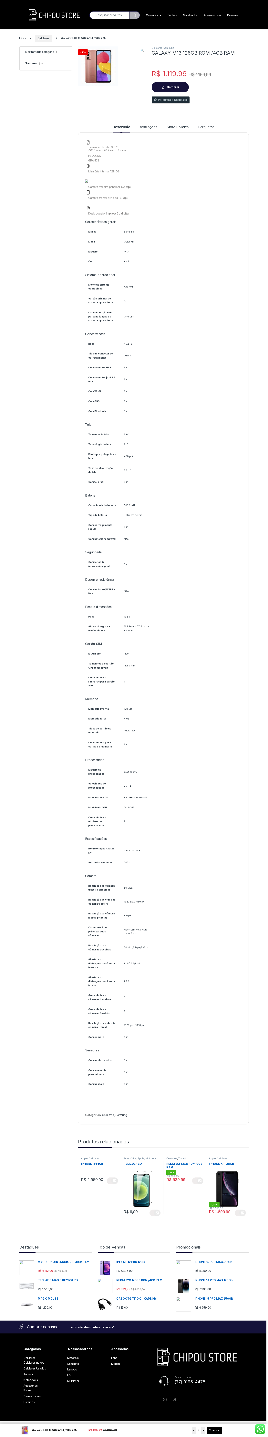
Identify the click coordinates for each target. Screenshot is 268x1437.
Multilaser (73, 1381)
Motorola (151, 1158)
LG (69, 1375)
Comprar (214, 1430)
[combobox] (109, 15)
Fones (27, 1390)
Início (22, 38)
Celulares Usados (35, 1368)
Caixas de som (33, 1396)
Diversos (232, 15)
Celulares (152, 15)
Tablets (172, 15)
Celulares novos (34, 1362)
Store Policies (178, 127)
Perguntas (206, 127)
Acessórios (211, 15)
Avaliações (148, 127)
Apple (84, 1158)
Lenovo (72, 1369)
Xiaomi (182, 1158)
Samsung (168, 47)
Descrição (121, 127)
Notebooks (190, 15)
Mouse (115, 1363)
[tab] (121, 128)
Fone (114, 1357)
